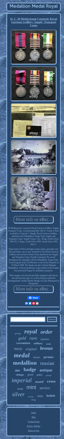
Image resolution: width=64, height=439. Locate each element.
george (49, 375)
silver (18, 394)
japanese (45, 339)
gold (22, 338)
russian (47, 363)
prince (39, 375)
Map (34, 417)
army (40, 395)
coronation (23, 343)
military (38, 343)
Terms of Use (33, 430)
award (39, 381)
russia (20, 389)
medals (48, 344)
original (31, 349)
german (48, 357)
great (30, 374)
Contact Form (33, 421)
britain (36, 357)
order (46, 332)
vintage (20, 374)
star (17, 370)
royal (30, 331)
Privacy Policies (33, 426)
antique (46, 370)
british (51, 395)
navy (18, 348)
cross (51, 381)
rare (33, 338)
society (31, 396)
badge (30, 369)
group (18, 333)
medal (22, 355)
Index (33, 412)
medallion (25, 363)
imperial (22, 380)
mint (31, 387)
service (45, 388)
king (33, 399)
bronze (46, 348)
